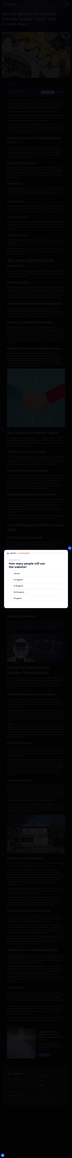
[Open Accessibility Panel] (2, 1155)
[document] (36, 579)
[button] (69, 548)
